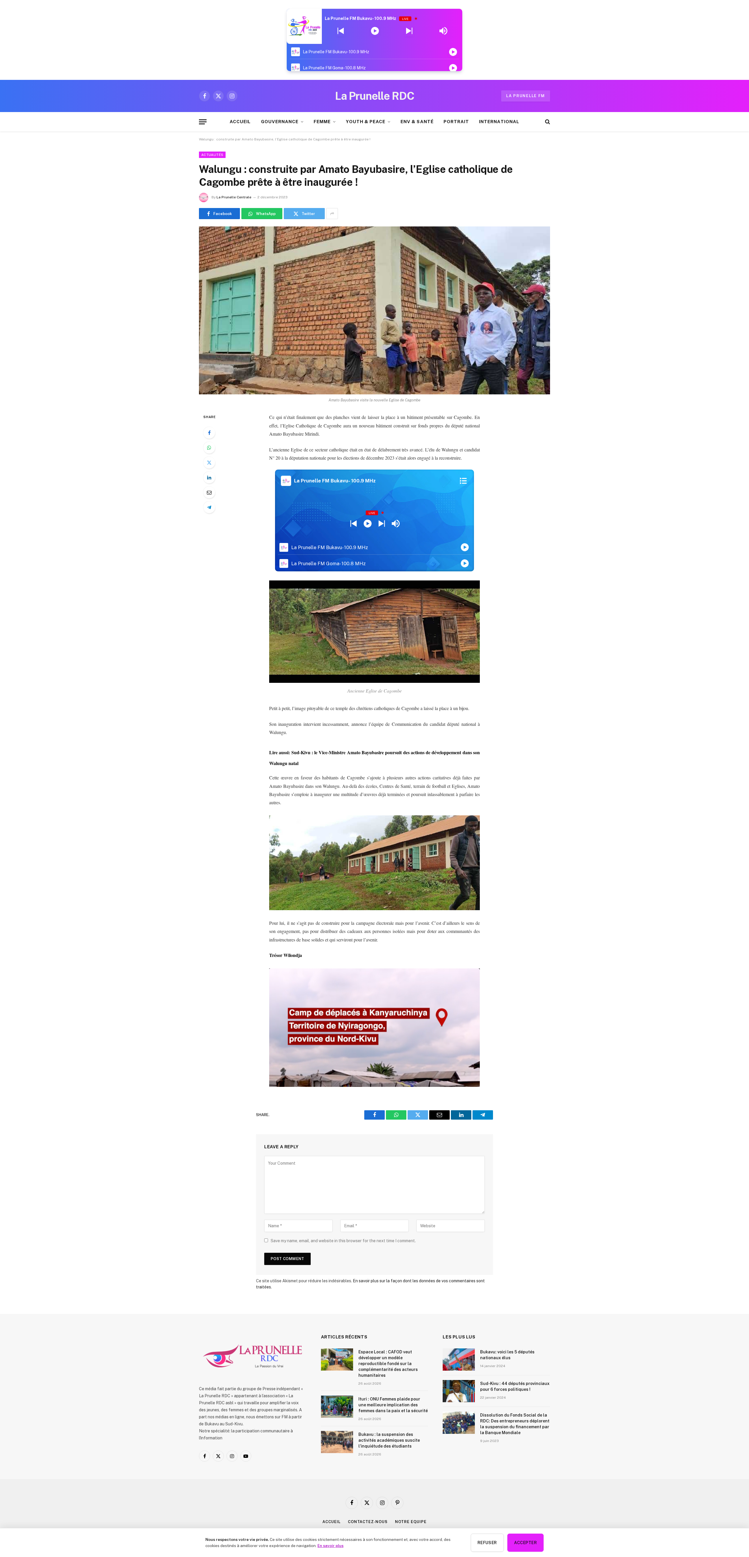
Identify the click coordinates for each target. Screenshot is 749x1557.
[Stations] (463, 481)
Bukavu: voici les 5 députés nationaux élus (507, 1355)
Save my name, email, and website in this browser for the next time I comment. (343, 1240)
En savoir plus (330, 1545)
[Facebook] (209, 433)
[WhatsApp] (209, 447)
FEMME (322, 121)
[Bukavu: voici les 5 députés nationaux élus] (459, 1359)
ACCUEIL (240, 121)
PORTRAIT (456, 121)
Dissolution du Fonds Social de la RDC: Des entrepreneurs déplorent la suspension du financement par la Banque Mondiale (514, 1424)
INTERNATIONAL (499, 121)
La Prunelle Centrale (234, 197)
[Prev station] (409, 31)
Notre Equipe (411, 1522)
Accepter (525, 1542)
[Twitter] (209, 462)
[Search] (547, 121)
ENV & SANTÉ (417, 121)
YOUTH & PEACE (365, 121)
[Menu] (203, 121)
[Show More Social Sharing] (332, 213)
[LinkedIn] (209, 477)
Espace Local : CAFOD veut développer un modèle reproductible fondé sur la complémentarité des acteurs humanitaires (388, 1364)
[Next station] (341, 31)
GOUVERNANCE (280, 121)
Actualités (212, 155)
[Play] (375, 31)
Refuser (487, 1542)
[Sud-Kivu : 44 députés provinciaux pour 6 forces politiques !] (459, 1391)
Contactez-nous (368, 1522)
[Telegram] (209, 507)
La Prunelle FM (525, 96)
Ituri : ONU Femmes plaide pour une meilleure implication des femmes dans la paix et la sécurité (393, 1405)
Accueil (331, 1522)
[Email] (209, 492)
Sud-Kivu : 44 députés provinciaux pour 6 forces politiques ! (514, 1386)
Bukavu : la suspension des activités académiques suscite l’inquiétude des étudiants (389, 1440)
